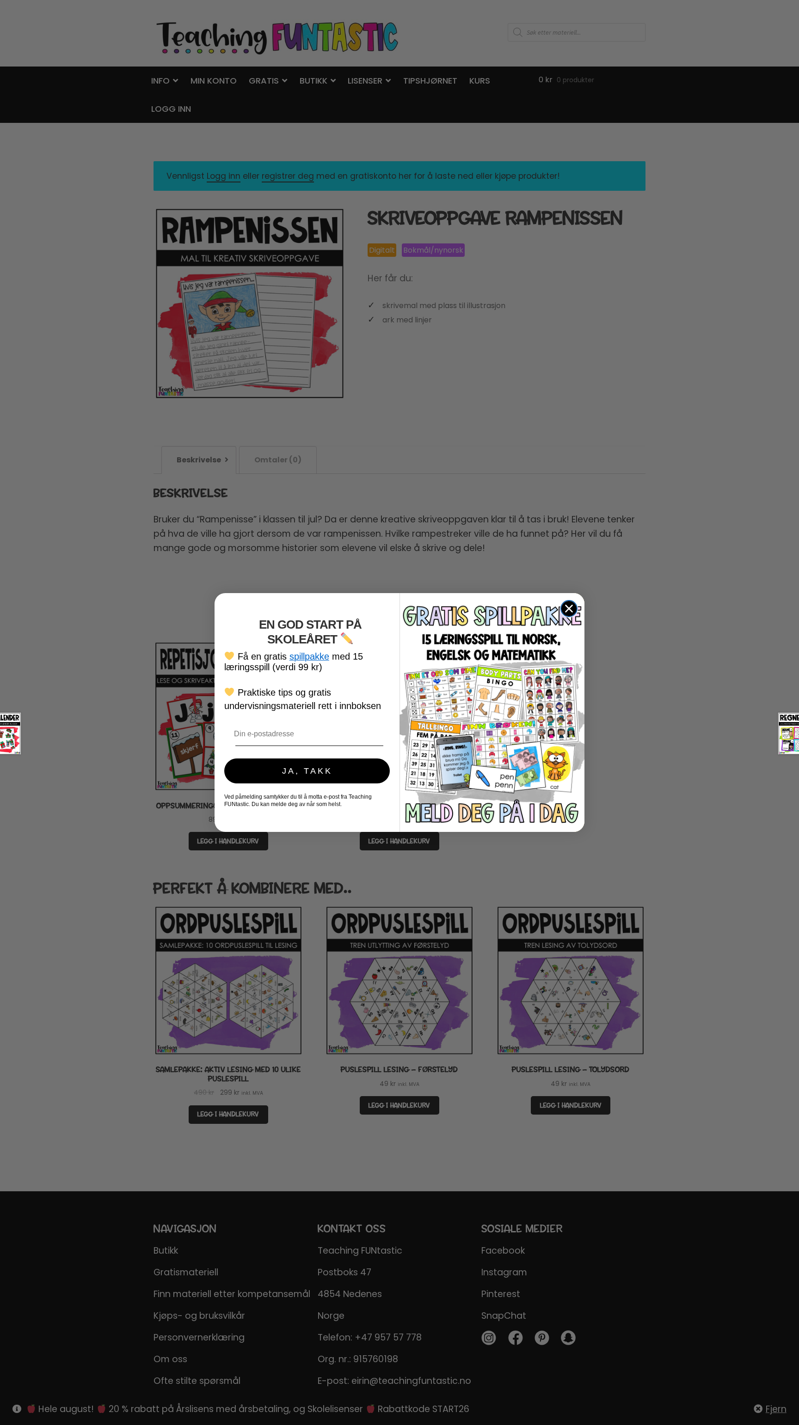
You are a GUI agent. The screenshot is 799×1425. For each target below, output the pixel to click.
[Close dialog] (569, 608)
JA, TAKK (307, 771)
